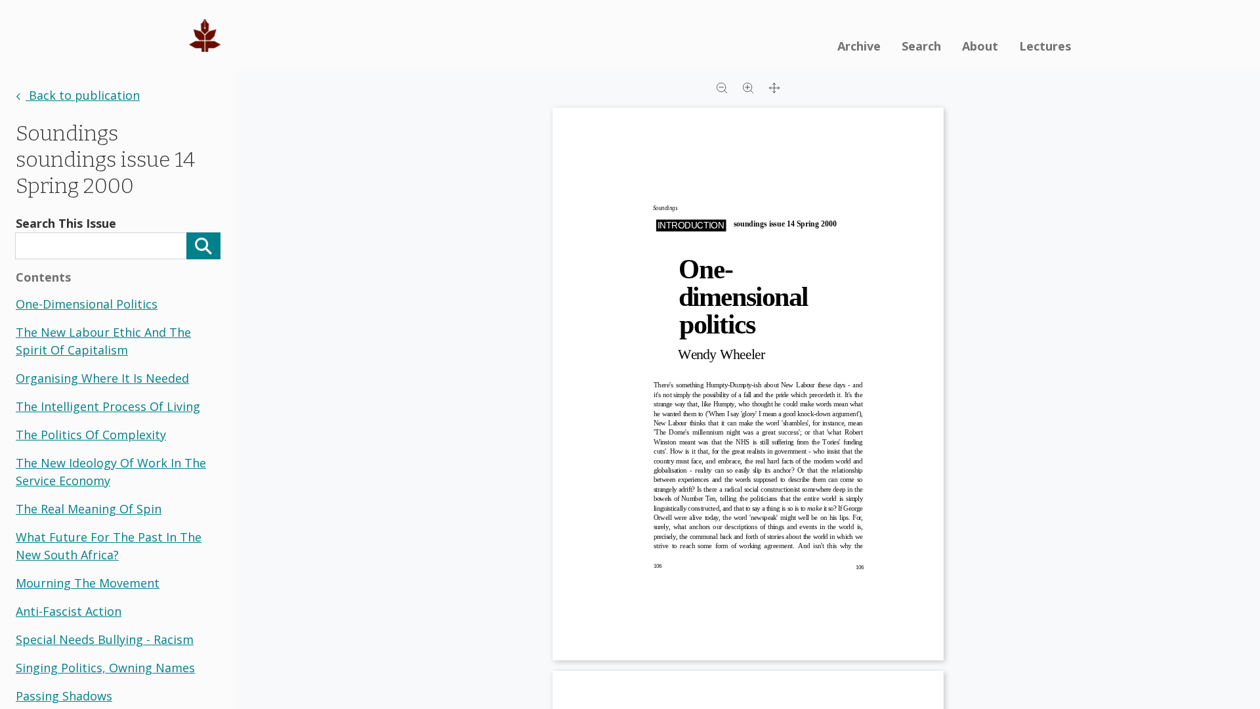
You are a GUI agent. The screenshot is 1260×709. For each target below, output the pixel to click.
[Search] (203, 245)
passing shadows (64, 696)
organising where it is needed (102, 378)
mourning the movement (87, 583)
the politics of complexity (91, 434)
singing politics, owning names (105, 668)
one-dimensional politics (87, 304)
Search (921, 46)
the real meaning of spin (88, 509)
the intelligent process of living (108, 406)
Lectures (1045, 46)
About (980, 46)
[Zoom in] (748, 86)
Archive (859, 46)
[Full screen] (774, 86)
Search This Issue (66, 223)
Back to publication (83, 95)
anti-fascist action (68, 611)
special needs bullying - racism (105, 639)
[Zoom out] (721, 86)
